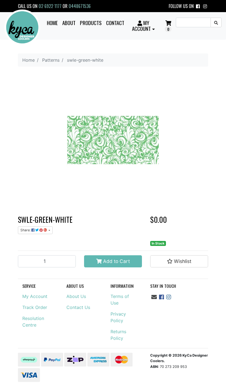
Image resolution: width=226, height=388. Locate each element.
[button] (144, 26)
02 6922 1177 (50, 6)
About (69, 22)
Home (52, 22)
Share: (25, 230)
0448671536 (80, 6)
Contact (115, 22)
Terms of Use (120, 300)
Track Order (34, 307)
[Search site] (216, 22)
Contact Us (78, 307)
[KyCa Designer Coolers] (22, 27)
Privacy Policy (118, 317)
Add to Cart (116, 261)
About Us (76, 296)
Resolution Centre (33, 322)
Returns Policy (118, 335)
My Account (34, 296)
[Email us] (154, 297)
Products (91, 22)
